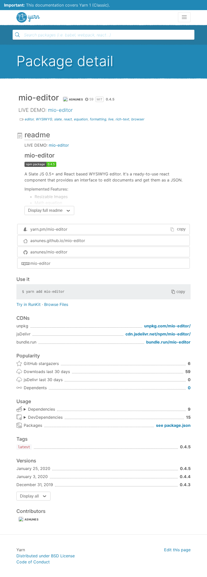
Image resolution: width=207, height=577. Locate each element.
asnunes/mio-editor (48, 251)
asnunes (76, 99)
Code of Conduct (33, 561)
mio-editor (60, 110)
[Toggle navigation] (184, 17)
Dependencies (41, 409)
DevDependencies (45, 417)
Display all (29, 496)
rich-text (122, 119)
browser (137, 119)
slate (58, 119)
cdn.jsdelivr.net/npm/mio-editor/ (158, 333)
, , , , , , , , (39, 409)
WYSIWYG (44, 119)
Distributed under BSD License (45, 555)
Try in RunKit (28, 304)
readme (37, 134)
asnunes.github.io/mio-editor (57, 240)
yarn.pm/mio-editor (48, 229)
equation (81, 119)
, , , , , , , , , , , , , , (43, 417)
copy (181, 229)
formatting (98, 119)
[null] (40, 163)
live (111, 119)
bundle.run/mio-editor (168, 342)
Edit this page (177, 549)
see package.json (173, 425)
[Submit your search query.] (17, 35)
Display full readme (45, 210)
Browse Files (56, 304)
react (68, 119)
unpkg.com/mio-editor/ (167, 325)
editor (29, 119)
